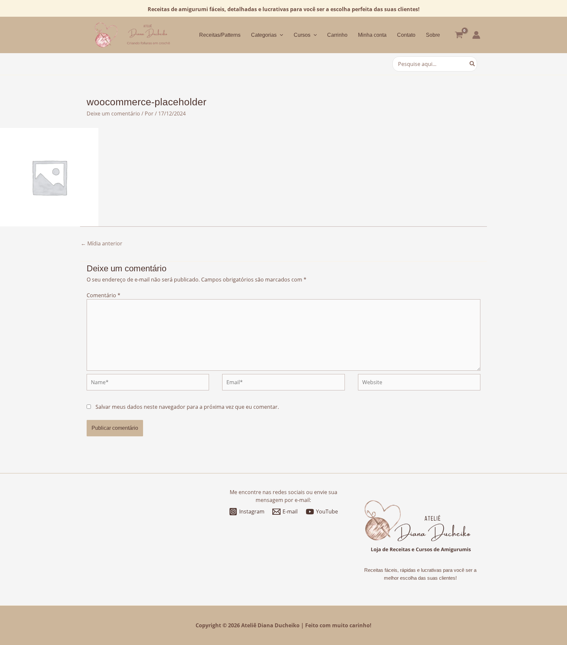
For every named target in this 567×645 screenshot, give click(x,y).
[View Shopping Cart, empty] (459, 35)
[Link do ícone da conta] (476, 35)
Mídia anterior (101, 243)
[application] (280, 35)
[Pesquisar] (472, 64)
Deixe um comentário (113, 113)
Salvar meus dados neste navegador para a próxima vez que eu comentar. (187, 406)
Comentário (103, 295)
